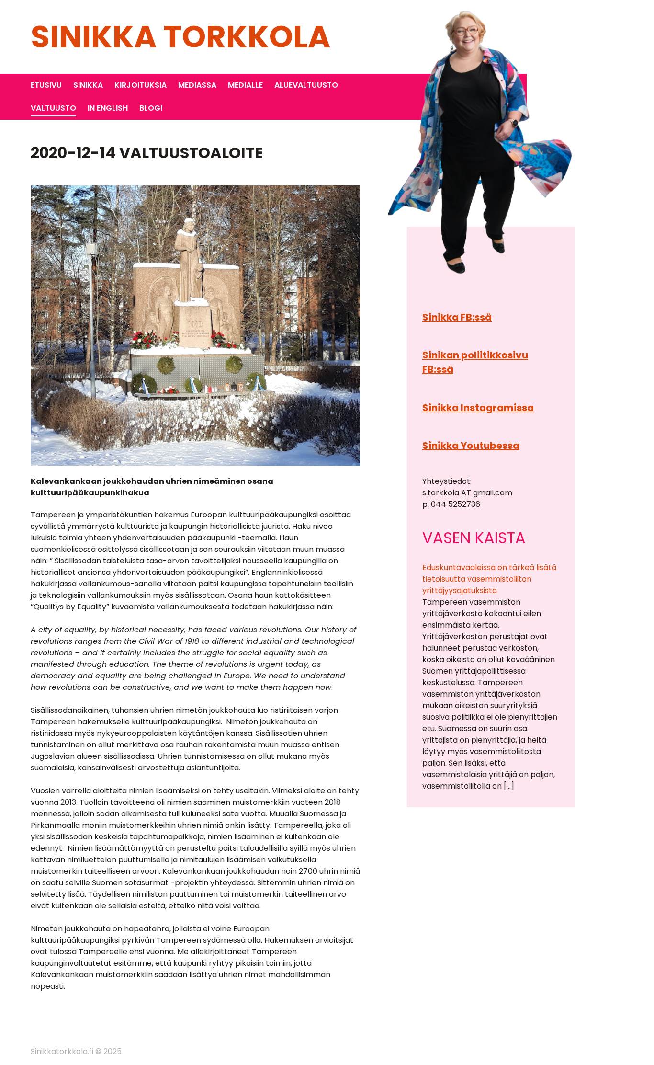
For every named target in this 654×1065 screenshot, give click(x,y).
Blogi (150, 108)
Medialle (245, 85)
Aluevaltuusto (306, 85)
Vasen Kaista (474, 538)
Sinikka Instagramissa (478, 407)
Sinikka (88, 85)
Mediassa (197, 85)
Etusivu (46, 85)
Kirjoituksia (140, 85)
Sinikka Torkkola (180, 36)
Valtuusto (53, 108)
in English (108, 108)
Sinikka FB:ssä (457, 317)
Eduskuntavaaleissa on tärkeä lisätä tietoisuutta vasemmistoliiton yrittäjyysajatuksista (489, 579)
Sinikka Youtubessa (470, 445)
